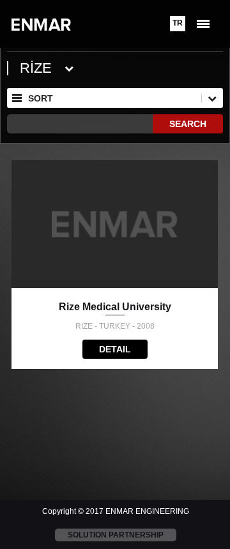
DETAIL (115, 349)
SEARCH (187, 124)
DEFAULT (109, 182)
